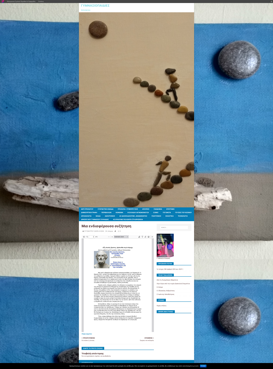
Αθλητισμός (110, 216)
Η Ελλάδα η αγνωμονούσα (138, 212)
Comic (155, 212)
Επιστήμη (170, 209)
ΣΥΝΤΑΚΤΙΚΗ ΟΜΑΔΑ (105, 209)
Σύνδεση (41, 1)
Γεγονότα (167, 212)
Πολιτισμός (156, 216)
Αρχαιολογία (86, 216)
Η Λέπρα (160, 287)
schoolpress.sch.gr (87, 362)
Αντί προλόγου (87, 209)
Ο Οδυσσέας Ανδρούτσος (166, 291)
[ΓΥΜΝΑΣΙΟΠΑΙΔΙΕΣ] (136, 206)
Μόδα (98, 216)
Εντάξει (203, 366)
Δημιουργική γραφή (89, 212)
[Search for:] (174, 227)
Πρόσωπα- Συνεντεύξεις (128, 209)
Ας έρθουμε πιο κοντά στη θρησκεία (128, 219)
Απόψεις (145, 209)
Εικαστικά (170, 216)
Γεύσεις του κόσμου (183, 212)
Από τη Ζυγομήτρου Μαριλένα (167, 280)
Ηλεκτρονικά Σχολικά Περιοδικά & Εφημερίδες (21, 1)
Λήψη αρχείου (87, 334)
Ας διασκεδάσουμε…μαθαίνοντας (133, 216)
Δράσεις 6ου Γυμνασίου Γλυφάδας (95, 219)
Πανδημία (158, 209)
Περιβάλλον (106, 212)
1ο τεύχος (160, 269)
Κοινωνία (119, 212)
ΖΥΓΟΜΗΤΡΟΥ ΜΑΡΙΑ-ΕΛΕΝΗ (94, 231)
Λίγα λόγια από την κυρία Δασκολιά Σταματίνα (173, 283)
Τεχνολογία (183, 216)
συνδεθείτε (107, 356)
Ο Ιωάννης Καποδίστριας (165, 294)
